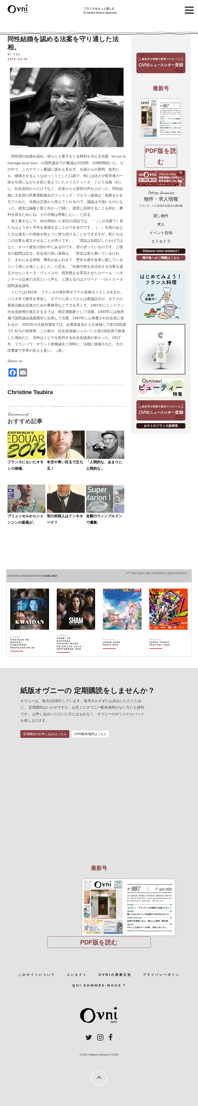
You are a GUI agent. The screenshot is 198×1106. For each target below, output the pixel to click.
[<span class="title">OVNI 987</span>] (160, 118)
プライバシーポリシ (161, 975)
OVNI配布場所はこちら (90, 734)
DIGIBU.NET (50, 576)
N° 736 (13, 54)
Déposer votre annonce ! (161, 251)
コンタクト (77, 975)
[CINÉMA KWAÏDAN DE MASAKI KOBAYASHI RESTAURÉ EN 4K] (23, 652)
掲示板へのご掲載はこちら (160, 257)
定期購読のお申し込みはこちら (45, 734)
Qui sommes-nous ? (99, 985)
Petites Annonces (161, 198)
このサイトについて (36, 975)
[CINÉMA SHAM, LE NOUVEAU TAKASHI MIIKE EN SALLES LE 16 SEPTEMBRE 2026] (69, 652)
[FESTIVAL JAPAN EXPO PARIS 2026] (115, 652)
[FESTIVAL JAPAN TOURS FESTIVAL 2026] (162, 652)
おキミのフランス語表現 (161, 425)
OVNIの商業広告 (115, 975)
